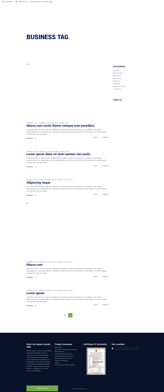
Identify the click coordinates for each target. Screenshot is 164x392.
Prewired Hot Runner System (64, 356)
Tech (67, 123)
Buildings (116, 70)
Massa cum (34, 264)
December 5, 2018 (32, 123)
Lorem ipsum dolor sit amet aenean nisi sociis (58, 154)
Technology (43, 123)
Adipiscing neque (38, 182)
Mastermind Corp (82, 389)
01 (65, 315)
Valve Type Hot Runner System (65, 365)
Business (56, 123)
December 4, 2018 (32, 180)
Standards (116, 84)
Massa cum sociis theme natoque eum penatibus (60, 125)
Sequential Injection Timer (63, 358)
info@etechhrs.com (23, 1)
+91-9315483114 (9, 1)
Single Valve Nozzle (61, 360)
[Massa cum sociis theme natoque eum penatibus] (67, 91)
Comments (105, 137)
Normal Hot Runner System (63, 354)
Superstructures (45, 180)
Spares (57, 363)
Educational (117, 76)
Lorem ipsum (35, 293)
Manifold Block (59, 352)
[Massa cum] (67, 230)
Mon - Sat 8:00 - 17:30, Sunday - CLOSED (42, 1)
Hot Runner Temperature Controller (66, 349)
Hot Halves (58, 347)
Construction (118, 73)
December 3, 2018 (32, 290)
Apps (50, 123)
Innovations (117, 78)
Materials (116, 81)
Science (62, 123)
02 (70, 315)
